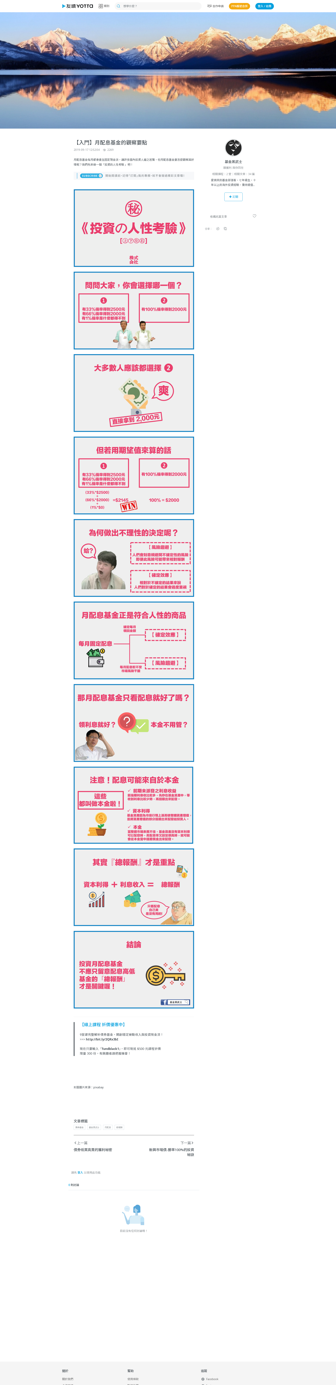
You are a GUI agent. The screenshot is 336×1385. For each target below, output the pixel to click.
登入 (80, 1172)
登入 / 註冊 (264, 6)
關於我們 (67, 1379)
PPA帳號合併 (239, 6)
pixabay (98, 1087)
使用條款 (133, 1379)
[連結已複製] (225, 229)
